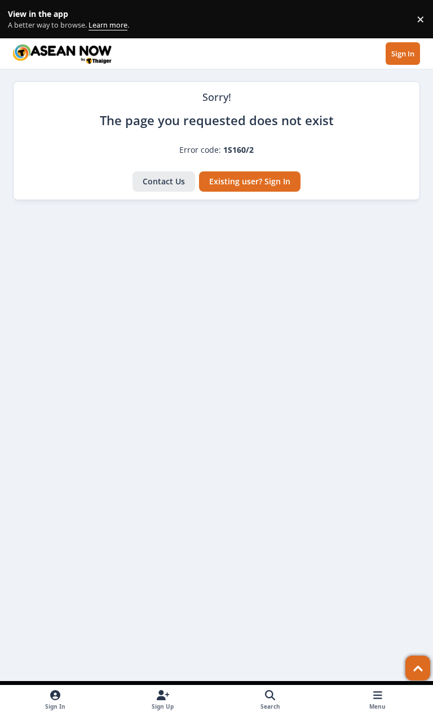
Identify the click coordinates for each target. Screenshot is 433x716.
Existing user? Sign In (249, 181)
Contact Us (164, 181)
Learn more (21, 19)
